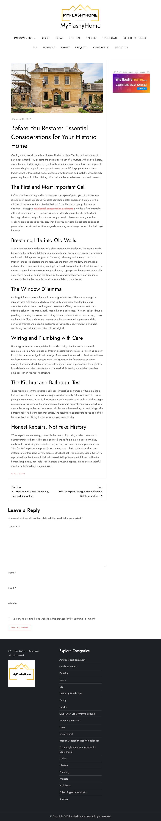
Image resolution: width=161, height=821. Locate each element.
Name (12, 572)
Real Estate (110, 38)
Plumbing (49, 47)
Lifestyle (63, 765)
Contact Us (101, 47)
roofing (63, 799)
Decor (46, 38)
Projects (81, 47)
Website (12, 603)
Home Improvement (69, 720)
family (65, 47)
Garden (91, 38)
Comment (14, 526)
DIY (35, 47)
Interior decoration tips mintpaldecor (79, 740)
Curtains (63, 673)
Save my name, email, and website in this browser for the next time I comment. (53, 618)
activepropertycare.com (72, 660)
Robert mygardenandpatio (73, 792)
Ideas (60, 38)
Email (12, 588)
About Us (121, 47)
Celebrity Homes (135, 38)
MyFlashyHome (80, 25)
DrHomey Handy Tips (70, 693)
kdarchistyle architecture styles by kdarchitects (77, 750)
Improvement (23, 38)
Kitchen (74, 38)
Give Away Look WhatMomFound (77, 713)
